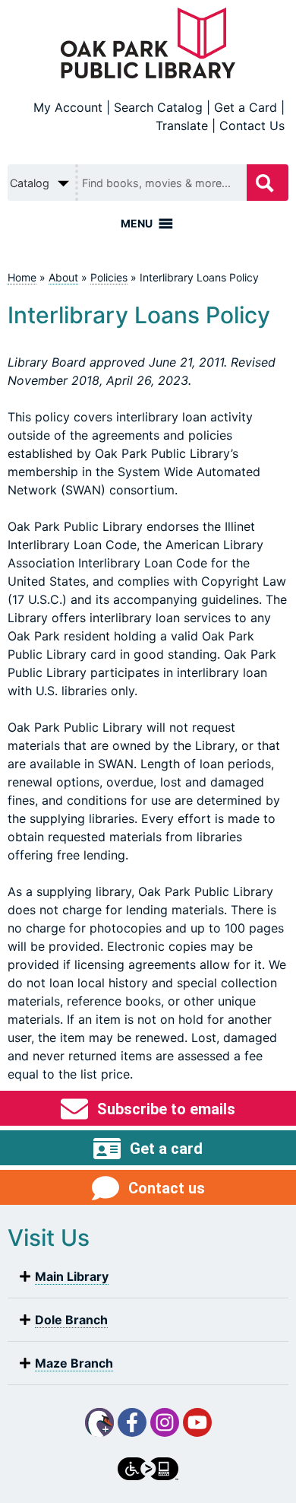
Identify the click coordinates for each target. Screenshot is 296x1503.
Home (22, 277)
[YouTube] (197, 1422)
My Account (67, 107)
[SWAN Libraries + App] (99, 1422)
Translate (182, 125)
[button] (148, 1276)
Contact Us (252, 125)
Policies (109, 277)
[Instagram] (164, 1422)
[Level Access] (148, 1468)
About (63, 277)
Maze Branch (74, 1363)
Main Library (72, 1276)
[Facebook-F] (132, 1422)
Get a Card (245, 107)
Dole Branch (71, 1319)
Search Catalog (158, 107)
